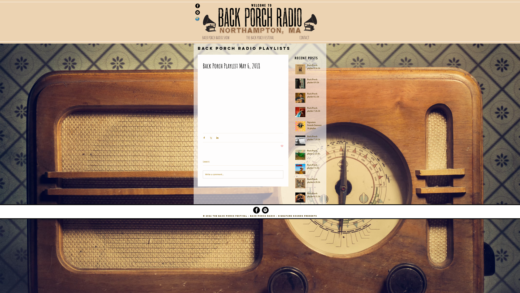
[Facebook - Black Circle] (197, 6)
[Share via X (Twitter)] (210, 137)
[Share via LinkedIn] (217, 137)
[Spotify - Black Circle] (197, 12)
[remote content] (243, 102)
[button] (216, 37)
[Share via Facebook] (204, 137)
